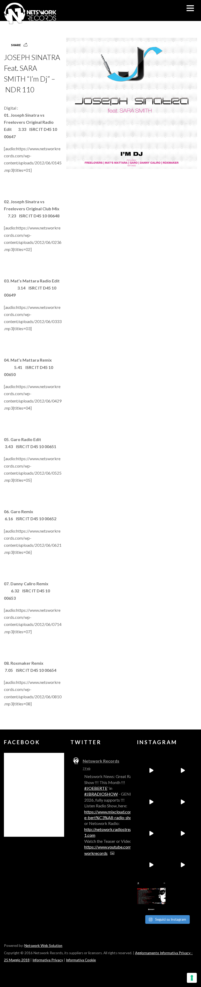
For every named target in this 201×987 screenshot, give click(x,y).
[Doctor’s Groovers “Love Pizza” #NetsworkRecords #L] (182, 833)
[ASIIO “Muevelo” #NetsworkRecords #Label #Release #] (151, 833)
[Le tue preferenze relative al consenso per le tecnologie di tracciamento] (192, 978)
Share (16, 45)
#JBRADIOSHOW (101, 793)
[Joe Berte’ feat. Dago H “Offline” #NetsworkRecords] (151, 770)
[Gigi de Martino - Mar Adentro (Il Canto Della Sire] (151, 864)
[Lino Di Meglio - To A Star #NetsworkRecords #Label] (151, 801)
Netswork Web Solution (43, 945)
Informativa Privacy (47, 960)
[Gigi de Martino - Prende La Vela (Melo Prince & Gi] (182, 770)
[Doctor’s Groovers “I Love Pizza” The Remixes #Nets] (182, 801)
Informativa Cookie (81, 960)
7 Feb (86, 768)
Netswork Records (101, 760)
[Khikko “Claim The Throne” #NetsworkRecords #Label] (182, 864)
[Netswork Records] (30, 21)
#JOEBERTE (95, 788)
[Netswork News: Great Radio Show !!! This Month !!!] (151, 896)
